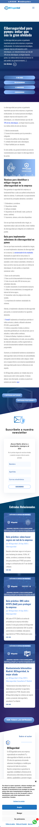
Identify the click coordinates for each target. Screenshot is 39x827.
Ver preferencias (19, 819)
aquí (18, 382)
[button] (36, 781)
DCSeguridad (21, 82)
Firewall (7, 319)
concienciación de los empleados (23, 252)
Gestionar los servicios (19, 801)
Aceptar (19, 807)
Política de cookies (10, 824)
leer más (8, 569)
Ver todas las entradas (19, 720)
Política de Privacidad (21, 824)
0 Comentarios (19, 87)
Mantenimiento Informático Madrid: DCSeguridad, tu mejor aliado (19, 671)
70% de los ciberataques (11, 122)
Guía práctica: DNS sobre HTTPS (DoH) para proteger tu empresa (18, 604)
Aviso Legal (30, 824)
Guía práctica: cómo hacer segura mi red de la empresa (19, 538)
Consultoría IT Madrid (24, 681)
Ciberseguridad (19, 92)
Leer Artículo (8, 64)
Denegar (19, 813)
